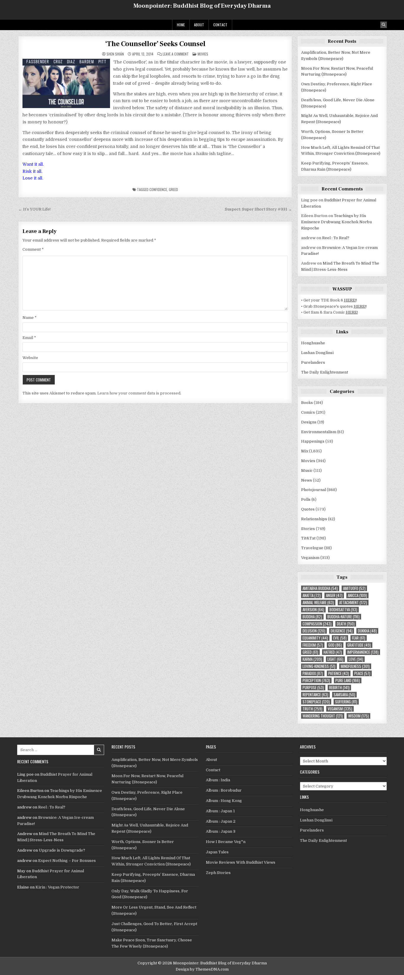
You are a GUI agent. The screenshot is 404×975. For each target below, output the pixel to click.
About (199, 24)
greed (173, 189)
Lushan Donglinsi (317, 352)
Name (29, 317)
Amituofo (354, 588)
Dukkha (367, 631)
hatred (333, 652)
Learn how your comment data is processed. (139, 393)
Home (181, 24)
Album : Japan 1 (220, 811)
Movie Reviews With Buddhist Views (240, 862)
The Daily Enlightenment (324, 372)
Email (29, 337)
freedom (313, 645)
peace (362, 673)
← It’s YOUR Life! (34, 209)
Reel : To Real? (335, 238)
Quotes (308, 509)
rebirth (339, 687)
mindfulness (355, 666)
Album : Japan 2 (220, 821)
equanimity (315, 638)
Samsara (344, 694)
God (335, 645)
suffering (346, 702)
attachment (353, 602)
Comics (308, 412)
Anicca (357, 595)
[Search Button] (383, 25)
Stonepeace (316, 702)
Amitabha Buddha (320, 588)
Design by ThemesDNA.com (202, 969)
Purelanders (313, 362)
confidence (158, 189)
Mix (304, 451)
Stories (308, 528)
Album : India (218, 780)
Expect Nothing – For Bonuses (67, 860)
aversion (313, 609)
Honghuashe (313, 343)
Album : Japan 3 (220, 831)
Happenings (312, 441)
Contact (220, 24)
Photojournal (313, 489)
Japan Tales (217, 852)
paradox (313, 673)
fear (358, 638)
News (306, 480)
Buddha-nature (343, 616)
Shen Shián (115, 54)
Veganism (310, 557)
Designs (308, 422)
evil (340, 638)
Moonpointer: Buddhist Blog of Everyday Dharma (202, 6)
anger (334, 595)
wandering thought (323, 716)
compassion (317, 624)
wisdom (358, 716)
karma (312, 659)
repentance (315, 694)
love (356, 659)
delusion (314, 631)
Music (307, 470)
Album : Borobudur (224, 790)
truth (312, 709)
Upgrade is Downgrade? (62, 850)
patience (338, 673)
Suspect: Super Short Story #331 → (258, 209)
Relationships (314, 519)
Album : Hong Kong (224, 800)
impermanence (363, 652)
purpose (313, 687)
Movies (203, 53)
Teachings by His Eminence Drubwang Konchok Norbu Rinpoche (336, 221)
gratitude (359, 645)
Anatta (312, 595)
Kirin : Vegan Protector (57, 887)
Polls (306, 499)
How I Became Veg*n (225, 841)
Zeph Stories (218, 872)
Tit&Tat (308, 538)
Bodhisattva (343, 609)
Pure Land (347, 680)
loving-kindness (319, 666)
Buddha (312, 616)
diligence (342, 631)
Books (307, 402)
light (335, 659)
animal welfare (318, 602)
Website (30, 358)
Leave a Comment (176, 54)
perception (316, 680)
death (346, 624)
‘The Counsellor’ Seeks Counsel (155, 43)
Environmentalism (318, 432)
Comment (33, 249)
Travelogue (312, 548)
